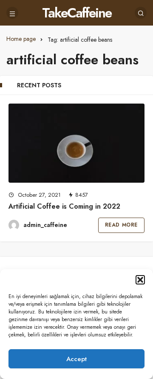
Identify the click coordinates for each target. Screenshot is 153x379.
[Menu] (12, 13)
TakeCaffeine (76, 13)
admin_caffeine (45, 225)
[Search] (141, 13)
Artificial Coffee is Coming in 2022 (64, 206)
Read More (121, 225)
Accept (76, 359)
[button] (140, 280)
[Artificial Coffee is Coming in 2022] (76, 143)
